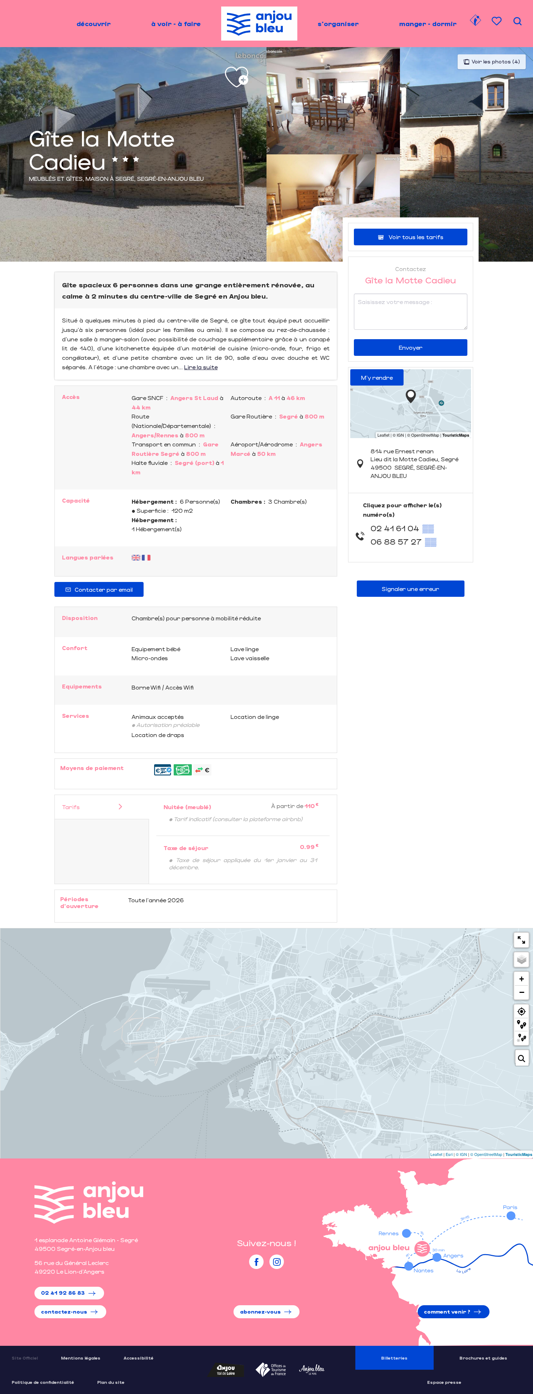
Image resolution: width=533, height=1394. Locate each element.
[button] (517, 21)
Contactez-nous (64, 1311)
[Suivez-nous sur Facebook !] (256, 1261)
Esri (449, 1154)
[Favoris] (497, 21)
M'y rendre (377, 377)
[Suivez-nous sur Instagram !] (276, 1261)
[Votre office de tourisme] (475, 21)
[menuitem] (93, 23)
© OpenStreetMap (486, 1154)
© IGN (461, 1154)
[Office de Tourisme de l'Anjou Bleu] (88, 1202)
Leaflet (436, 1154)
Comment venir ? (447, 1311)
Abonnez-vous (260, 1311)
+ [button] (521, 978)
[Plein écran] (521, 939)
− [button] (521, 992)
